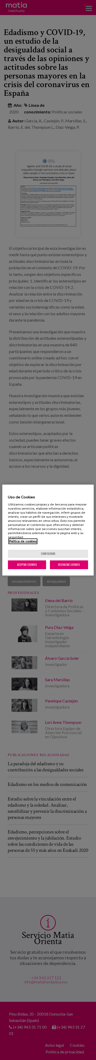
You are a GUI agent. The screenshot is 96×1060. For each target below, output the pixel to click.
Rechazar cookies (69, 565)
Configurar (48, 554)
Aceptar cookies (27, 565)
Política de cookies (23, 541)
